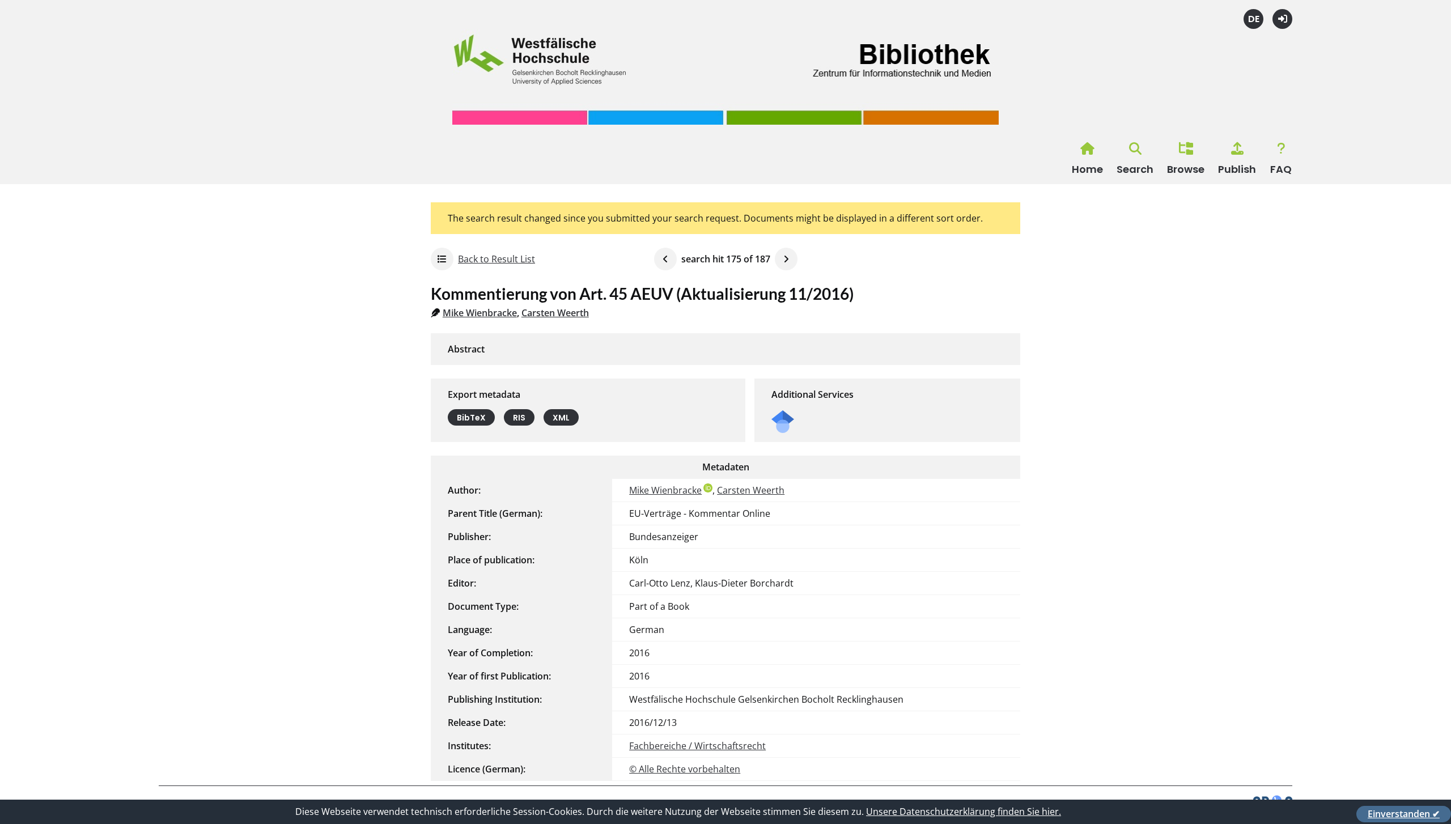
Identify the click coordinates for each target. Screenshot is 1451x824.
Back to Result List (496, 259)
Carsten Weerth (555, 313)
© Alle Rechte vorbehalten (684, 769)
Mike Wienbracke (480, 313)
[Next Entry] (786, 259)
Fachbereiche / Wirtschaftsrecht (697, 746)
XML (561, 417)
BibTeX (471, 417)
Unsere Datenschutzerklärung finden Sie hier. (963, 811)
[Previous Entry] (665, 259)
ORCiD (707, 487)
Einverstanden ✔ (1404, 814)
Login (1282, 19)
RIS (519, 417)
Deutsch (1253, 19)
